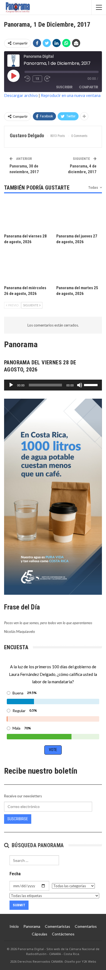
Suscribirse (17, 819)
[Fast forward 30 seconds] (47, 79)
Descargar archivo (21, 95)
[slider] (91, 384)
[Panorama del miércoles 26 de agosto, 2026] (27, 266)
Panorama (31, 926)
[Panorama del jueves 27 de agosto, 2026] (79, 215)
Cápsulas (39, 934)
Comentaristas (57, 926)
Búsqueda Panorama (37, 845)
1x (37, 79)
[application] (53, 385)
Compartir (88, 87)
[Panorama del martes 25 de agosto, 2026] (79, 266)
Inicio (14, 926)
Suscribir (64, 87)
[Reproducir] (11, 385)
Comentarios (86, 926)
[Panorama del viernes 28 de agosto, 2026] (27, 215)
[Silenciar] (79, 385)
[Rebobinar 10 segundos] (27, 79)
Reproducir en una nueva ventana (71, 95)
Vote (53, 750)
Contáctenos (63, 934)
